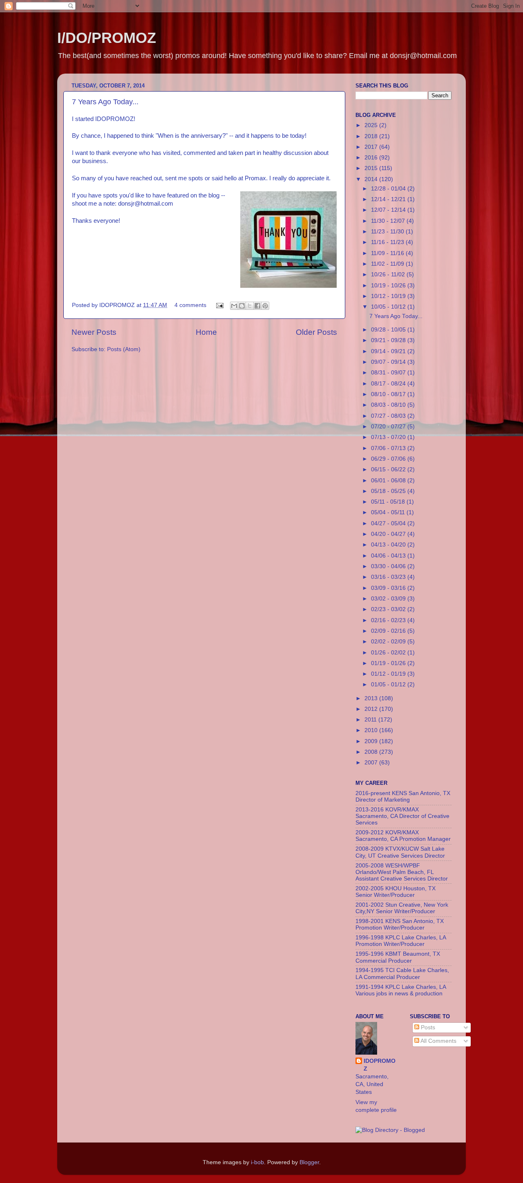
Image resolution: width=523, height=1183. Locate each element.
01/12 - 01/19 (389, 674)
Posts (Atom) (124, 349)
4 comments (190, 305)
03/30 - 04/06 (389, 566)
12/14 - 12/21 (389, 199)
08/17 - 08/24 (389, 384)
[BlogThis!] (242, 306)
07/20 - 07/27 (389, 426)
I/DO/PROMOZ (106, 37)
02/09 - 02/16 (389, 631)
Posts (427, 1027)
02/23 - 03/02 (389, 609)
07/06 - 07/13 (389, 448)
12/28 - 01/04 (389, 189)
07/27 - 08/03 (389, 416)
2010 (371, 730)
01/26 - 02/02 (389, 653)
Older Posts (316, 332)
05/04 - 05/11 (389, 512)
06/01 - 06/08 (389, 480)
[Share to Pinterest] (265, 306)
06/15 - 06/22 (389, 469)
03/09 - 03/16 (389, 588)
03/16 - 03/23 (389, 577)
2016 (371, 158)
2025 (371, 125)
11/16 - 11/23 (388, 242)
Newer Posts (94, 332)
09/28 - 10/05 (389, 330)
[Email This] (234, 306)
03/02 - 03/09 (389, 599)
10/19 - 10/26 (389, 285)
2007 (371, 763)
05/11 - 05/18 (389, 502)
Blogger (309, 1162)
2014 (371, 179)
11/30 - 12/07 (389, 221)
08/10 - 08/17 (389, 394)
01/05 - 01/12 (389, 684)
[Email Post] (219, 305)
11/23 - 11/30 (388, 232)
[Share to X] (250, 306)
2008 (371, 752)
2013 (371, 698)
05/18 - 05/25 (389, 491)
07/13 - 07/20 (389, 437)
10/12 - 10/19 (389, 296)
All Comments (437, 1041)
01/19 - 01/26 (389, 663)
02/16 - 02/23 (389, 620)
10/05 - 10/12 (389, 307)
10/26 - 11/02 (389, 274)
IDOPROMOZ (380, 1065)
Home (206, 332)
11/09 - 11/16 (388, 253)
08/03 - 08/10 (389, 405)
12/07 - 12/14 (389, 210)
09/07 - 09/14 (389, 362)
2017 (371, 147)
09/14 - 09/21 (389, 351)
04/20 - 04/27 (389, 534)
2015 (371, 168)
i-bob (257, 1162)
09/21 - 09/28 (389, 340)
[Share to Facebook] (257, 306)
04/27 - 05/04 (389, 523)
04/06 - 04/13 (389, 556)
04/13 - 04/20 (389, 545)
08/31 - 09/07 (389, 373)
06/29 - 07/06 (389, 459)
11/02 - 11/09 (388, 264)
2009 (371, 741)
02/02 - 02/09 (389, 642)
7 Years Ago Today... (105, 102)
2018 (371, 136)
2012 (371, 709)
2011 (371, 720)
